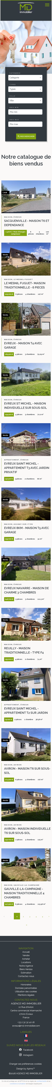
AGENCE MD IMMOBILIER (26, 1003)
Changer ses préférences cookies (25, 1064)
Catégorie (15, 73)
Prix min (14, 107)
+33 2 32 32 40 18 (26, 1022)
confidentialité (41, 1081)
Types (13, 84)
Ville (12, 96)
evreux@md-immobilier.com (26, 1026)
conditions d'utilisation (18, 1084)
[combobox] (25, 77)
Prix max (14, 119)
